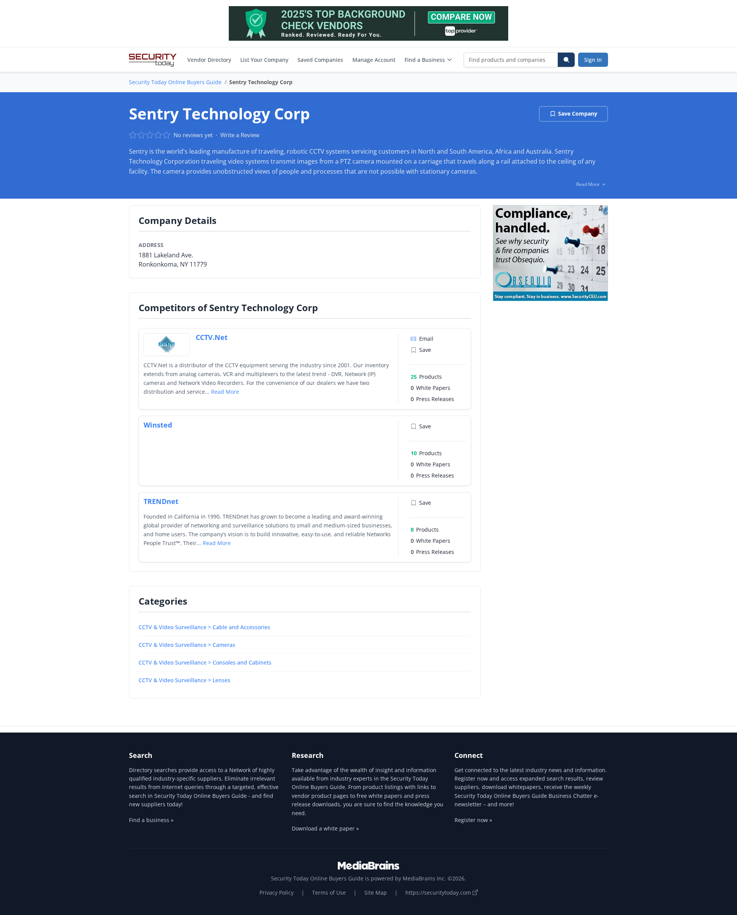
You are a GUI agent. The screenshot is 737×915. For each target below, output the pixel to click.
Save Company (577, 113)
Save (425, 349)
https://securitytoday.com (439, 892)
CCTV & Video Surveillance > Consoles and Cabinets (205, 662)
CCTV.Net (212, 337)
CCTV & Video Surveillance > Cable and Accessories (204, 627)
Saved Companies (320, 59)
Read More (225, 391)
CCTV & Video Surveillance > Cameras (187, 644)
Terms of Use (329, 892)
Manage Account (373, 59)
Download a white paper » (325, 828)
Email (426, 338)
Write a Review (239, 135)
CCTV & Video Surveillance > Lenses (184, 680)
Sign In (593, 59)
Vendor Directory (209, 59)
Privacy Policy (276, 892)
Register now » (473, 820)
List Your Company (264, 59)
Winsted (158, 424)
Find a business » (151, 820)
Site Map (375, 892)
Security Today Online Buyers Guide (175, 82)
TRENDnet (161, 501)
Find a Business (425, 59)
